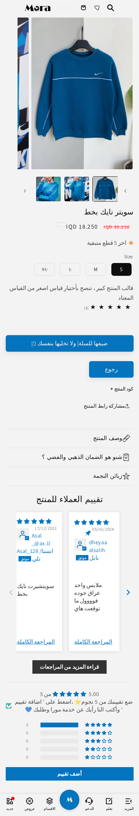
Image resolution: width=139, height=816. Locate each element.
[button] (70, 438)
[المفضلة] (97, 7)
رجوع (111, 369)
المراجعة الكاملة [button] (93, 641)
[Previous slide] (11, 592)
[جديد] (10, 801)
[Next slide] (128, 592)
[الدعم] (89, 801)
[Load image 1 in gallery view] (105, 189)
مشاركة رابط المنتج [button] (104, 405)
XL (41, 270)
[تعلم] (109, 801)
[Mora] (48, 7)
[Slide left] (125, 190)
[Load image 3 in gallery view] (48, 189)
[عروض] (30, 801)
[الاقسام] (50, 801)
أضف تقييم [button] (69, 773)
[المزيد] (129, 801)
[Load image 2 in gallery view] (76, 189)
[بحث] (110, 7)
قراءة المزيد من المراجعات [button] (70, 666)
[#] (70, 800)
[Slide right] (25, 190)
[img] (91, 522)
